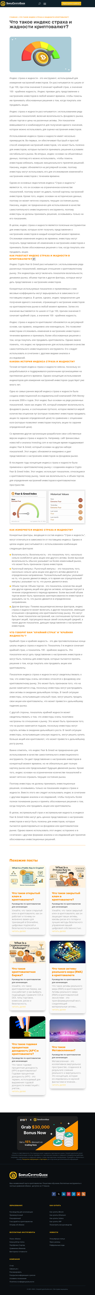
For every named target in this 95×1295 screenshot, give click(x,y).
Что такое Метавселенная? (63, 1048)
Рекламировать (16, 1272)
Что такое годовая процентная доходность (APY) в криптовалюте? (25, 1049)
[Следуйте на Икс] (59, 1194)
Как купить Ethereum (58, 1215)
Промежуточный (16, 1215)
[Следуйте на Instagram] (69, 1194)
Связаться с (14, 1269)
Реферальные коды (57, 1245)
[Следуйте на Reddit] (79, 1194)
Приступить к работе (71, 4)
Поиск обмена (15, 1239)
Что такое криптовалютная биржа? (24, 972)
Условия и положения (18, 1278)
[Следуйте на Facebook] (54, 1194)
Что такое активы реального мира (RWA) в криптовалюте (67, 972)
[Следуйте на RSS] (83, 1194)
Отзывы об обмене (17, 1225)
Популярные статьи (57, 1239)
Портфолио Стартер (17, 1245)
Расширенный (15, 1218)
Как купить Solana (56, 1218)
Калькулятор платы (17, 1242)
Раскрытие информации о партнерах (34, 1159)
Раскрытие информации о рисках (22, 1275)
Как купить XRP (55, 1221)
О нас (12, 1265)
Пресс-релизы (55, 1242)
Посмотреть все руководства (61, 1225)
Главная (13, 17)
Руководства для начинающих (21, 1212)
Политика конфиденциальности (22, 1282)
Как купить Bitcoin (57, 1212)
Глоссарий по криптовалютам (21, 1221)
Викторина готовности (18, 1251)
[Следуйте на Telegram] (74, 1194)
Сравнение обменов (17, 1248)
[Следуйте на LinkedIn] (64, 1194)
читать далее (19, 931)
